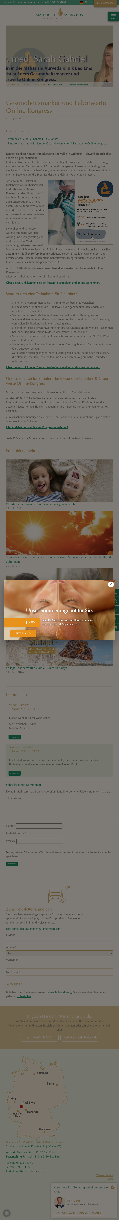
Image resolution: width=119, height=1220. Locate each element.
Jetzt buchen (23, 633)
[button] (7, 1213)
